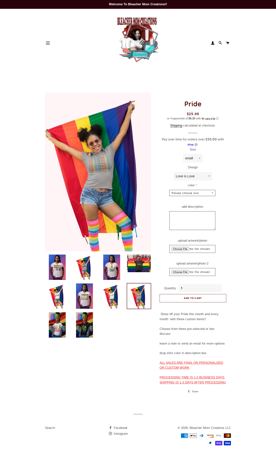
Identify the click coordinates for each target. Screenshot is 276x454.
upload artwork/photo (192, 240)
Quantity (170, 288)
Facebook (120, 428)
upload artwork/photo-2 (192, 263)
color (191, 185)
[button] (193, 118)
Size (193, 149)
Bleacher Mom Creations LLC (210, 428)
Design (193, 167)
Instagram (120, 433)
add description (192, 206)
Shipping (176, 125)
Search (50, 428)
